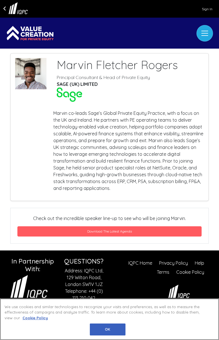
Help (199, 263)
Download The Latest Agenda (109, 231)
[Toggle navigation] (204, 33)
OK (107, 329)
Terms (163, 272)
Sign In (207, 9)
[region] (109, 319)
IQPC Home (140, 263)
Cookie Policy (190, 272)
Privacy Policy (173, 263)
